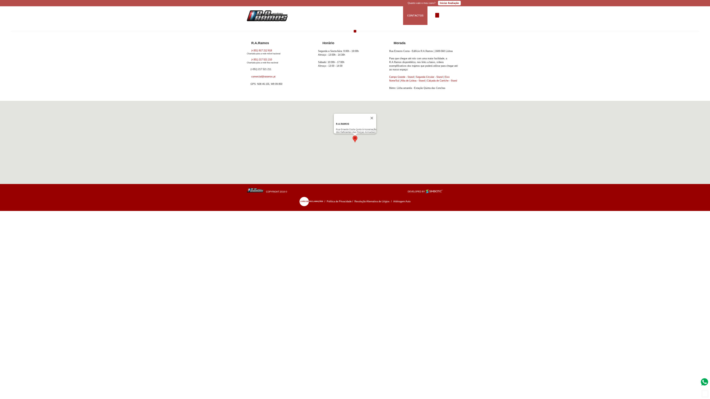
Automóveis (372, 15)
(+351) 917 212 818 (261, 50)
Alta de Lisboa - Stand (413, 80)
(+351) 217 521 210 (261, 59)
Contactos (415, 15)
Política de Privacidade (339, 201)
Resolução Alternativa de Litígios (372, 201)
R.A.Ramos (328, 15)
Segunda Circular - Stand (429, 77)
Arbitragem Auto (401, 201)
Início (309, 15)
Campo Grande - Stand (401, 77)
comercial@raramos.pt (263, 76)
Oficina (394, 15)
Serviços (349, 15)
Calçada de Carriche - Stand (442, 80)
